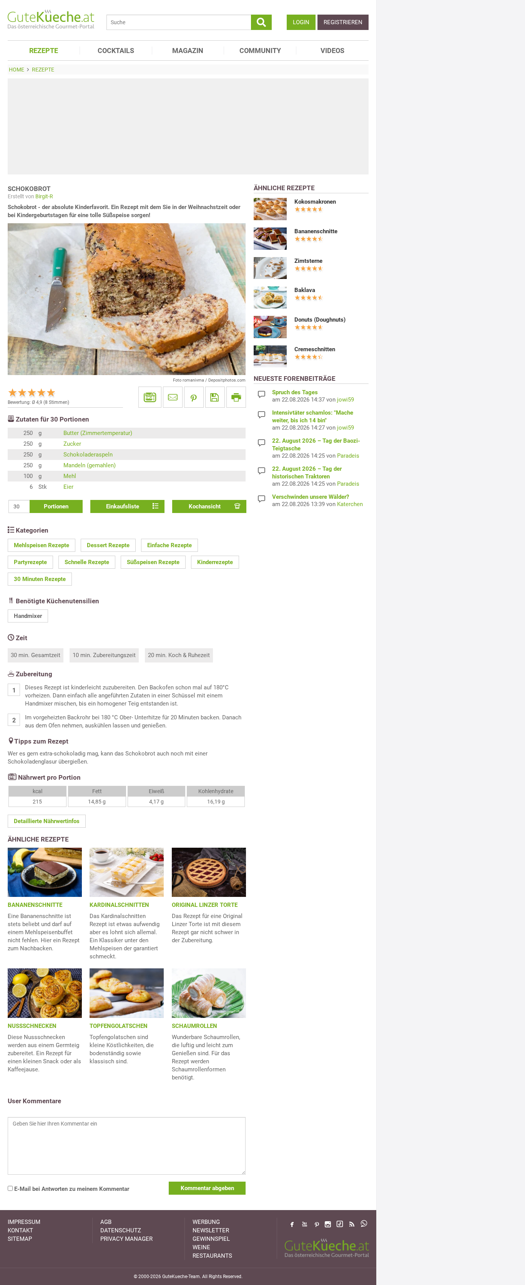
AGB (105, 1222)
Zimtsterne (308, 260)
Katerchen (350, 504)
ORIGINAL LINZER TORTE (205, 904)
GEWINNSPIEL (211, 1238)
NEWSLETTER (211, 1230)
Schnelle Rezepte (87, 562)
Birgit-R (44, 196)
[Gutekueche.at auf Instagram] (328, 1224)
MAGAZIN (187, 50)
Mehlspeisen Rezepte (41, 545)
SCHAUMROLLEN (194, 1026)
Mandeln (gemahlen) (89, 465)
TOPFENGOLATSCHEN (119, 1026)
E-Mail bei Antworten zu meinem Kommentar (71, 1188)
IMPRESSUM (24, 1222)
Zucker (72, 443)
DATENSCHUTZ (120, 1230)
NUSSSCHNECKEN (32, 1026)
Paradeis (348, 455)
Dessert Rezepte (108, 545)
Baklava (304, 290)
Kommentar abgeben (207, 1188)
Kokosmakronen (315, 201)
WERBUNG (206, 1222)
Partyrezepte (30, 562)
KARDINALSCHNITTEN (119, 904)
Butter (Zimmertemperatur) (97, 433)
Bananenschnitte (315, 231)
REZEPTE (43, 50)
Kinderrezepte (215, 562)
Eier (68, 486)
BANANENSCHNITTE (35, 904)
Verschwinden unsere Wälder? (310, 496)
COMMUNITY (260, 50)
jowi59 (345, 399)
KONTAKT (20, 1230)
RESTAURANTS (212, 1255)
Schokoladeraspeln (88, 454)
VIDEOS (332, 50)
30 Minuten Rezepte (40, 579)
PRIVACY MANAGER (126, 1238)
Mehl (69, 476)
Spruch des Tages (295, 392)
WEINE (201, 1247)
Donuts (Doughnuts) (320, 319)
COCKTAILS (116, 50)
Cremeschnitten (314, 349)
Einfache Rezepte (169, 545)
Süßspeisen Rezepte (153, 562)
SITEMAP (20, 1238)
